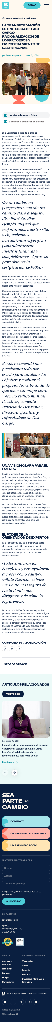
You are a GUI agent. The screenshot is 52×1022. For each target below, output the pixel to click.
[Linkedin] (12, 649)
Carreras (6, 973)
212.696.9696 (8, 932)
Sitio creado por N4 (10, 1014)
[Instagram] (21, 1002)
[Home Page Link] (5, 5)
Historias (26, 974)
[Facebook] (19, 649)
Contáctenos (8, 982)
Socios (25, 965)
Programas (7, 968)
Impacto (26, 970)
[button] (46, 5)
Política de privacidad (11, 1010)
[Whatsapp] (28, 1002)
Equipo (5, 977)
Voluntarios (27, 961)
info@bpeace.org (10, 920)
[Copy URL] (5, 649)
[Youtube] (36, 1002)
